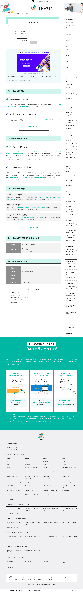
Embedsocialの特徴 (21, 31)
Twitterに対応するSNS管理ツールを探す (71, 231)
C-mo (67, 52)
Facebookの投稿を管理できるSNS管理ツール (70, 267)
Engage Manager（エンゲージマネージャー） (70, 99)
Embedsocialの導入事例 (22, 38)
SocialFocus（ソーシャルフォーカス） (70, 167)
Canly (67, 67)
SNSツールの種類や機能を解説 (71, 312)
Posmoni (68, 70)
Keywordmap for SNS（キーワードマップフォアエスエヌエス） (70, 120)
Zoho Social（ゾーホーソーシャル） (18, 302)
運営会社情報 (69, 333)
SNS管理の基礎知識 (70, 19)
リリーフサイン (69, 194)
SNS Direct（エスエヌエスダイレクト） (71, 153)
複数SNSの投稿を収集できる (23, 34)
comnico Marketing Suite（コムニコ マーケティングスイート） (70, 86)
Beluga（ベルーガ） (70, 81)
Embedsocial (68, 37)
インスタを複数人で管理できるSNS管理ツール (70, 215)
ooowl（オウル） (69, 132)
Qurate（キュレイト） (70, 146)
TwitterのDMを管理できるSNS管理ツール (70, 250)
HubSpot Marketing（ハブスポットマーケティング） (70, 114)
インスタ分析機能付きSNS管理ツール (70, 224)
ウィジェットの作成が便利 (22, 40)
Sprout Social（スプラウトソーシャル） (19, 299)
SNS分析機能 (68, 323)
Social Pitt (68, 49)
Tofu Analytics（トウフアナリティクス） (19, 297)
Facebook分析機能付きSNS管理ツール (70, 287)
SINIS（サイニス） (69, 149)
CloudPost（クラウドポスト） (70, 94)
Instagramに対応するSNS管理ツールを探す (71, 200)
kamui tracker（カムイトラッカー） (70, 77)
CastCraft (68, 73)
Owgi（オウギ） (69, 135)
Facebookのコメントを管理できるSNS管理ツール (70, 272)
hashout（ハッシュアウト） (70, 103)
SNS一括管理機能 (69, 320)
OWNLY (67, 46)
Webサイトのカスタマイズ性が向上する (25, 36)
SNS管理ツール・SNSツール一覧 (17, 295)
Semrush (68, 43)
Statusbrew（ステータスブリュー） (70, 176)
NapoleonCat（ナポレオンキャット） (70, 129)
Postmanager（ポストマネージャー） (70, 139)
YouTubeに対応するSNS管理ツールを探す (71, 294)
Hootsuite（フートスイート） (70, 108)
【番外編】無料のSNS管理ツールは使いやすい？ (70, 326)
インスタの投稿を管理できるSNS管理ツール (70, 205)
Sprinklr (67, 58)
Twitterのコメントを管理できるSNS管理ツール (70, 241)
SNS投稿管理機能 (69, 317)
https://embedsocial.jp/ (24, 80)
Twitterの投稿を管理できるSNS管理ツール (70, 236)
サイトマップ (71, 590)
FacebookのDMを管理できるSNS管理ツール (70, 282)
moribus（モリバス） (70, 125)
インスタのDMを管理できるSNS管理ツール (70, 219)
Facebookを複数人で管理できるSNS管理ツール (70, 278)
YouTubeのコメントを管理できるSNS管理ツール (70, 300)
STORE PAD (68, 55)
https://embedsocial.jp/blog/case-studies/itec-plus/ (28, 179)
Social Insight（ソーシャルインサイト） (70, 158)
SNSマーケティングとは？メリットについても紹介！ (70, 25)
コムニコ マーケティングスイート (70, 190)
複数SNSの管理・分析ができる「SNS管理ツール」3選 (34, 127)
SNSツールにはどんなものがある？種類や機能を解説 (34, 226)
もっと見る (33, 42)
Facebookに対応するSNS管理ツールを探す (71, 262)
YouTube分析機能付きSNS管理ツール (70, 305)
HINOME (67, 40)
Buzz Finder (68, 64)
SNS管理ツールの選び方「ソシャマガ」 (43, 1)
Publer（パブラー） (70, 143)
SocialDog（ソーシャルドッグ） (70, 162)
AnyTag (67, 61)
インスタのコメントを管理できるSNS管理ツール (70, 210)
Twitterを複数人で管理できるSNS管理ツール (70, 245)
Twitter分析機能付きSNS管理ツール (70, 255)
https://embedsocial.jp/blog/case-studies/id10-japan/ (28, 159)
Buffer (67, 90)
